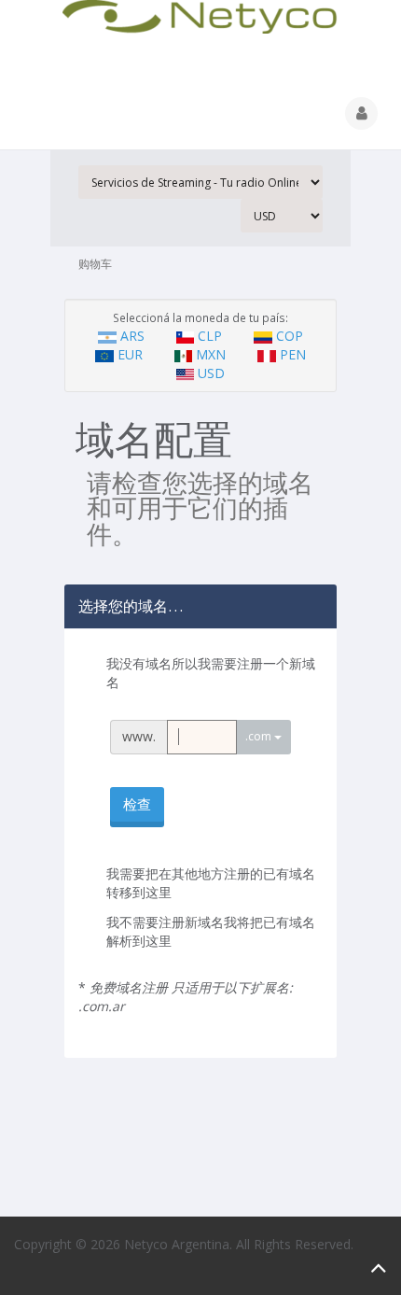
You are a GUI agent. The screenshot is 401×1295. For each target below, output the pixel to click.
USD (209, 373)
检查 (137, 804)
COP (287, 336)
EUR (130, 354)
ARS (132, 336)
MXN (210, 354)
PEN (291, 354)
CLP (210, 336)
